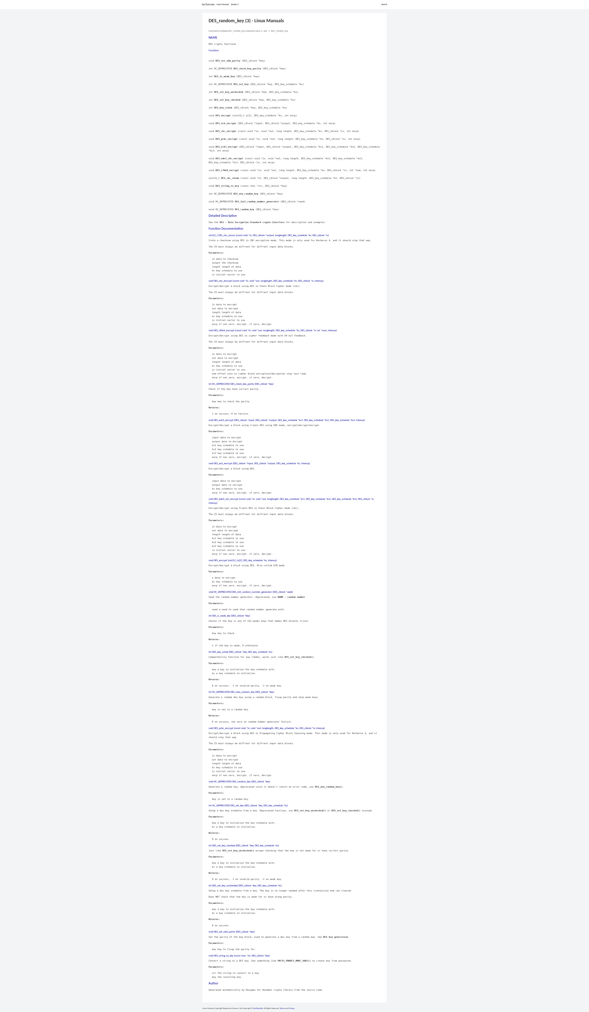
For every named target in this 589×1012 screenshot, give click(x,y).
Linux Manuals (223, 4)
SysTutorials (208, 4)
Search (384, 4)
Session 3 (235, 4)
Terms (282, 1008)
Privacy (292, 1008)
